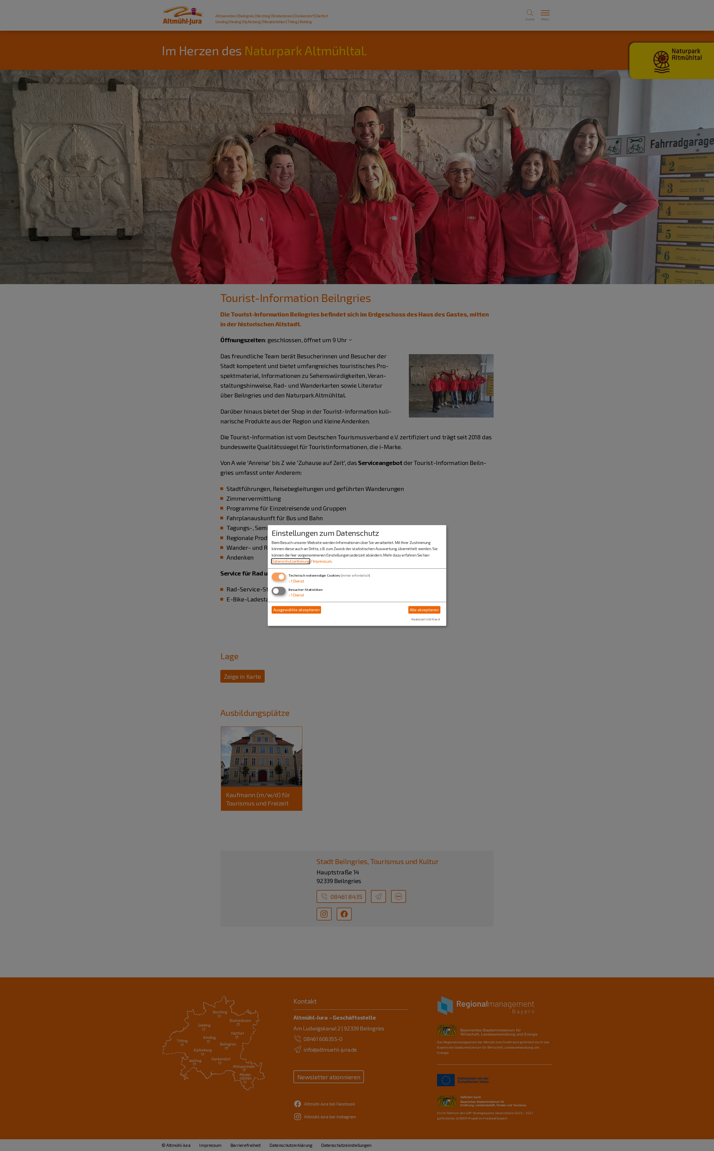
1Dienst (296, 581)
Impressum (322, 561)
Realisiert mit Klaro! (425, 619)
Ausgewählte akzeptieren (296, 609)
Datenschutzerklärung (291, 561)
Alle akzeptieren (424, 609)
